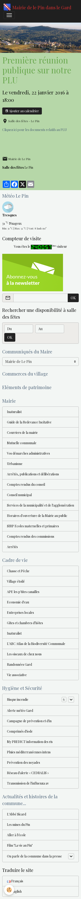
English (16, 891)
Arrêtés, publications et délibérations (33, 474)
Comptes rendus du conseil (26, 484)
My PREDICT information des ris (30, 742)
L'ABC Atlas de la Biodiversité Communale (36, 644)
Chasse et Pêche (18, 571)
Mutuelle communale (21, 443)
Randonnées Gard (19, 664)
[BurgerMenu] (9, 15)
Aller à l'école (16, 835)
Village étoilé (16, 581)
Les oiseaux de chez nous (24, 654)
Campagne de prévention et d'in (29, 721)
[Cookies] (9, 890)
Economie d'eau (18, 602)
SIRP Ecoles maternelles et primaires (33, 526)
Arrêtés (12, 547)
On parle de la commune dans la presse (34, 856)
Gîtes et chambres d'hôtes (25, 623)
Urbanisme (14, 464)
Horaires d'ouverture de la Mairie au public (37, 516)
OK (73, 297)
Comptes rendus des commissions (30, 536)
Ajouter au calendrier (23, 111)
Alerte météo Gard (20, 710)
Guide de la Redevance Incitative (29, 422)
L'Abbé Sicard (16, 814)
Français (17, 881)
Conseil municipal (19, 495)
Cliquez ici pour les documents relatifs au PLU (34, 130)
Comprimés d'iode (20, 731)
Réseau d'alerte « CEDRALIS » (28, 773)
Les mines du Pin (18, 824)
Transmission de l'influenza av (28, 783)
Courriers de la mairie (22, 432)
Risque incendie (17, 699)
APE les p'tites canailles (23, 592)
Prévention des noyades (23, 762)
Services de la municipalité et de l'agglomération (40, 505)
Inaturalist (14, 412)
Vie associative (17, 675)
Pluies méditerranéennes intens (29, 752)
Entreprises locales (20, 612)
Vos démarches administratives (28, 453)
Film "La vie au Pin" (20, 845)
